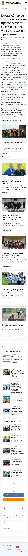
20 (13, 517)
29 (19, 520)
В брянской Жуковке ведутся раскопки (12, 326)
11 (7, 515)
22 (19, 517)
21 (16, 517)
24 (4, 520)
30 (22, 520)
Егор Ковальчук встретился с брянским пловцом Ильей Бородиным (13, 182)
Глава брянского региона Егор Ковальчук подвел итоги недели (13, 144)
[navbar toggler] (25, 3)
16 (22, 515)
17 (4, 517)
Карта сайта (17, 549)
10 (4, 515)
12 (10, 515)
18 (7, 517)
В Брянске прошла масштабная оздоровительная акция (13, 254)
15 (19, 515)
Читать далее (6, 157)
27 (13, 520)
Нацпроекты (19, 37)
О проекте (9, 549)
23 (22, 517)
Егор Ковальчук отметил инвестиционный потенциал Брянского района (12, 217)
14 (16, 515)
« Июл (6, 525)
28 (16, 520)
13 (13, 515)
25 (7, 520)
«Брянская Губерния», (17, 82)
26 (10, 520)
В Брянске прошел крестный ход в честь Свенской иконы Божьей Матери (12, 291)
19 (10, 517)
